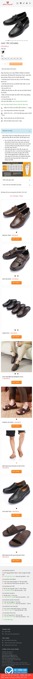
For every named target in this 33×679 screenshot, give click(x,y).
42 (11, 59)
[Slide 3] (11, 41)
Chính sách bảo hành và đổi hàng (13, 643)
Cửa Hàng (5, 638)
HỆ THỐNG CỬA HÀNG (11, 640)
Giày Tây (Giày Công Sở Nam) (9, 104)
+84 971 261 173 (9, 610)
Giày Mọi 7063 (6, 511)
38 (20, 59)
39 (2, 59)
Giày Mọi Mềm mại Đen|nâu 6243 (12, 377)
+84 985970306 (9, 590)
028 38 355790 (6, 656)
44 (17, 59)
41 (8, 59)
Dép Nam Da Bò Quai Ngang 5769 (13, 555)
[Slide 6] (18, 41)
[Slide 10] (27, 41)
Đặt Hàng (16, 239)
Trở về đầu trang (8, 619)
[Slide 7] (20, 41)
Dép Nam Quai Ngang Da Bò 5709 (13, 466)
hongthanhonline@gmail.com (9, 655)
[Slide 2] (8, 41)
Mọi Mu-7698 (6, 235)
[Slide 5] (15, 41)
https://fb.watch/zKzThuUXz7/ (20, 101)
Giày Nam (25, 104)
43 (14, 59)
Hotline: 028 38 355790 (10, 675)
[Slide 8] (22, 41)
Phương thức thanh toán (11, 645)
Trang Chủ (6, 629)
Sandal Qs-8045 (7, 422)
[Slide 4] (13, 41)
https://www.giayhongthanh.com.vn (11, 658)
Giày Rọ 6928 (6, 279)
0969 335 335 (14, 656)
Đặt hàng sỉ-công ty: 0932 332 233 (14, 677)
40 (5, 59)
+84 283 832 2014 (10, 576)
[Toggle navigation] (17, 3)
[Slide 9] (25, 41)
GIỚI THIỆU (7, 631)
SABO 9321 (6, 333)
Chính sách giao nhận (10, 649)
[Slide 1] (6, 41)
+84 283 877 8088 (10, 597)
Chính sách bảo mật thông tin (12, 634)
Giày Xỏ (20, 104)
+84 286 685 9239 (10, 604)
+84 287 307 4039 (10, 617)
